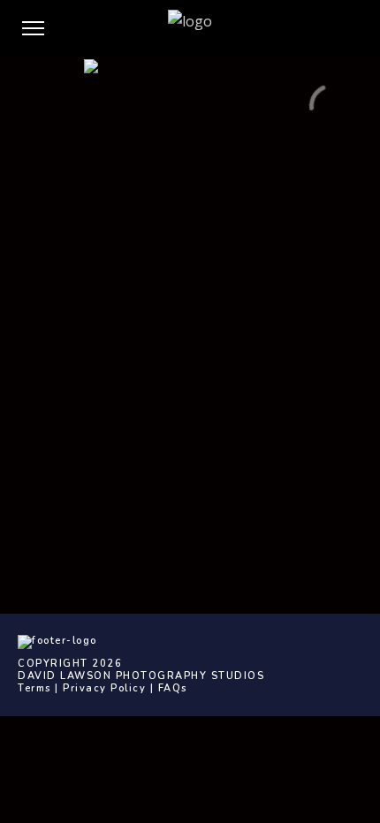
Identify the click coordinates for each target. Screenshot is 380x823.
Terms (34, 688)
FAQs (172, 688)
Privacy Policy (104, 688)
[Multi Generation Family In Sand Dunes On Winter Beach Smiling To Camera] (190, 129)
